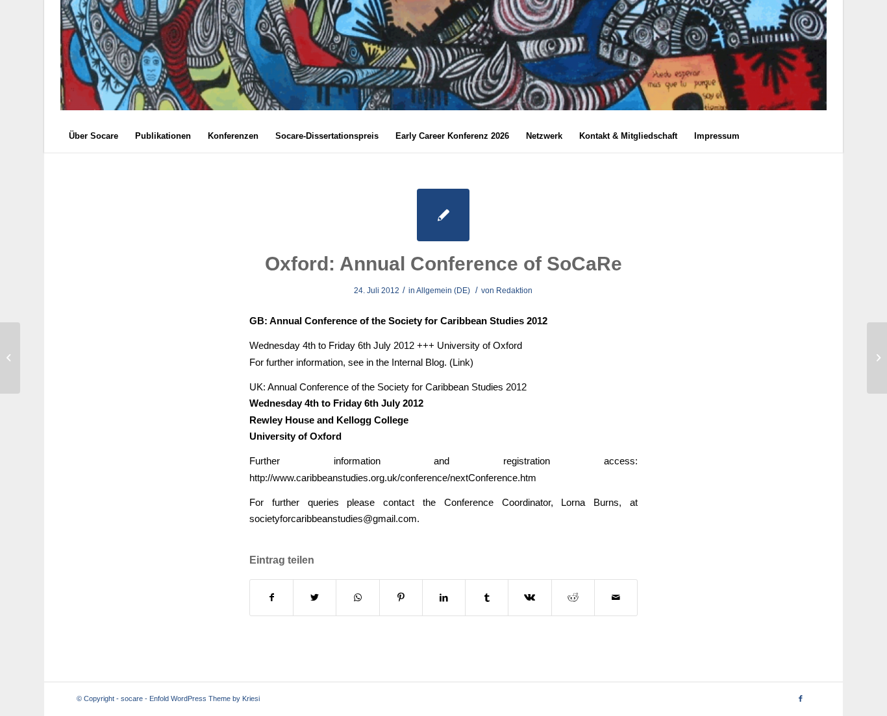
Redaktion (514, 290)
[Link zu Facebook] (800, 698)
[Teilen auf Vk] (529, 597)
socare (132, 698)
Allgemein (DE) (443, 290)
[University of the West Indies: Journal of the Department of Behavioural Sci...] (10, 358)
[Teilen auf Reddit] (573, 597)
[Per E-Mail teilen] (616, 597)
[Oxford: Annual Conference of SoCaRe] (443, 215)
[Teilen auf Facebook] (271, 597)
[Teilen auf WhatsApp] (357, 597)
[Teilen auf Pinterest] (401, 597)
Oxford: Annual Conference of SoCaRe (443, 263)
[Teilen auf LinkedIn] (444, 597)
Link (461, 362)
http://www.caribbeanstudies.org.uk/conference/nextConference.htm (392, 477)
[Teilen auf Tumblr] (487, 597)
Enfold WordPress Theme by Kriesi (204, 698)
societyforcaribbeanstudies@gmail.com (333, 518)
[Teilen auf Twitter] (315, 597)
